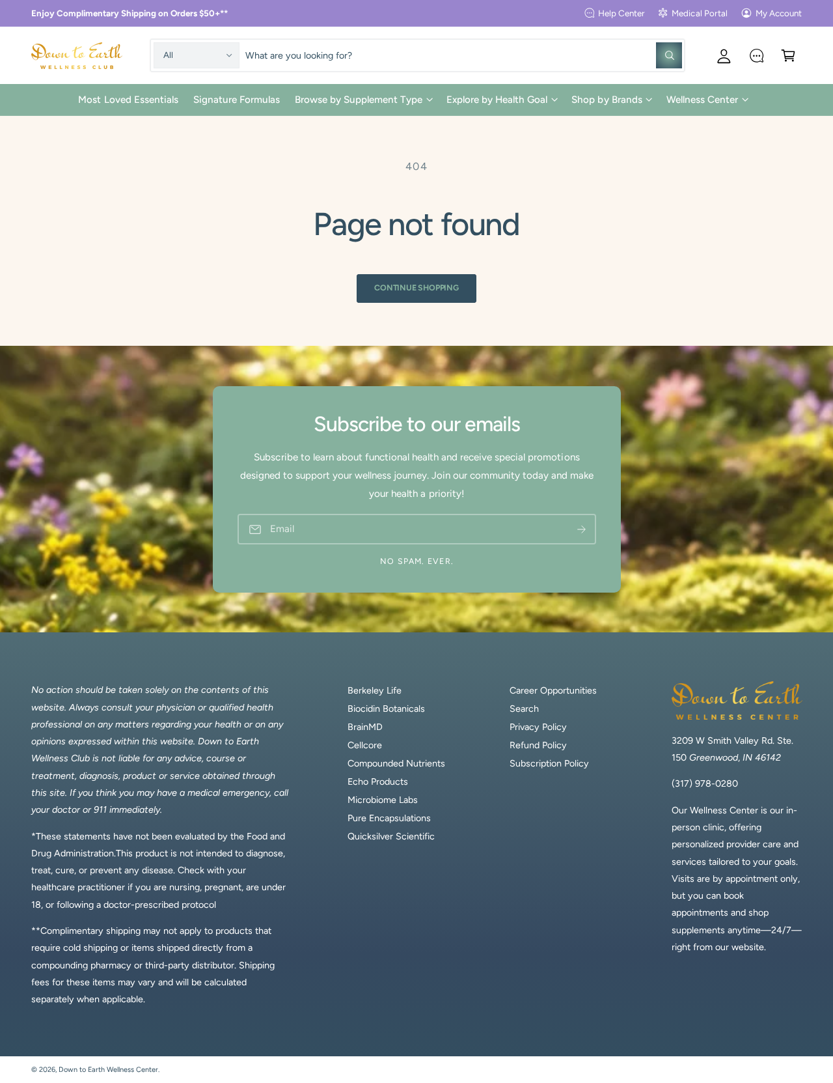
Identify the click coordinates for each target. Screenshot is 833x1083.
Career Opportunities (553, 690)
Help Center (621, 13)
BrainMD (365, 727)
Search (524, 708)
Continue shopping (416, 287)
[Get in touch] (756, 55)
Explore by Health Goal (496, 99)
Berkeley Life (375, 690)
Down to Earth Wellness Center (108, 1069)
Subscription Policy (549, 763)
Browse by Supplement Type (358, 99)
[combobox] (463, 55)
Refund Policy (538, 745)
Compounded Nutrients (396, 763)
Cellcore (365, 745)
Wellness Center (702, 99)
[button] (788, 55)
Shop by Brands (606, 99)
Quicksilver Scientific (391, 836)
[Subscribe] (581, 529)
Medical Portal (699, 13)
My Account (779, 13)
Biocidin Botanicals (386, 708)
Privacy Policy (538, 727)
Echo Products (378, 781)
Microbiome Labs (383, 800)
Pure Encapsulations (389, 818)
